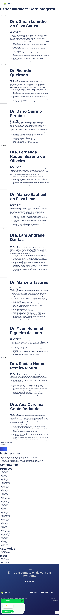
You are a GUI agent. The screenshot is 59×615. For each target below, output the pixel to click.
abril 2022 (4, 542)
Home (14, 1)
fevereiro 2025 (5, 496)
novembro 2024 (6, 500)
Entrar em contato (29, 581)
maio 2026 (4, 475)
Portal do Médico (33, 606)
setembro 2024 (5, 502)
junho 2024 (5, 507)
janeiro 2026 (5, 480)
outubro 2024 (5, 501)
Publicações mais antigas (6, 442)
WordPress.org (5, 562)
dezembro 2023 (6, 515)
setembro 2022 (5, 535)
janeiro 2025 (5, 497)
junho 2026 (5, 474)
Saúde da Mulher (6, 552)
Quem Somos (24, 1)
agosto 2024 (5, 504)
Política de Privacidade (52, 598)
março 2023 (5, 527)
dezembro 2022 (6, 531)
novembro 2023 (6, 516)
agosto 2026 (5, 471)
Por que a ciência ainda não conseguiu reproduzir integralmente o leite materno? (21, 461)
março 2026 (5, 478)
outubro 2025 (5, 485)
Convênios (31, 1)
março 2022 (5, 544)
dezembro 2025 (6, 482)
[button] (22, 601)
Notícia (4, 551)
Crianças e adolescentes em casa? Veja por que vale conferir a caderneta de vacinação (22, 460)
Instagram (42, 599)
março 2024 (5, 511)
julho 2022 (4, 538)
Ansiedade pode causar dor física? (10, 456)
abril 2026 (4, 476)
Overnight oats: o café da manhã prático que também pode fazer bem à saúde (20, 458)
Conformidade (33, 599)
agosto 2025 (5, 487)
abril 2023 (4, 526)
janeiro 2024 (5, 513)
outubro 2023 (5, 518)
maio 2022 (4, 541)
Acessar (4, 558)
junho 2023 (5, 523)
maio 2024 (4, 508)
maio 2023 (4, 524)
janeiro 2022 (5, 545)
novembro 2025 (6, 483)
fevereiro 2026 (5, 479)
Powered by (24, 607)
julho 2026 (4, 472)
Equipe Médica (33, 601)
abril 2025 (4, 493)
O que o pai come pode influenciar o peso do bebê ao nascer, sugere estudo (20, 457)
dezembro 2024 (6, 498)
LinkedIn (41, 601)
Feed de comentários (7, 561)
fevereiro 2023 (5, 529)
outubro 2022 (5, 534)
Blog (36, 1)
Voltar (4, 15)
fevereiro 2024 (5, 512)
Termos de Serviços (54, 600)
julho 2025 (4, 489)
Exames (18, 1)
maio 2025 (4, 491)
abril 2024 (4, 509)
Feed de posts (5, 559)
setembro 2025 (5, 486)
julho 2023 (4, 522)
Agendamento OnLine (42, 1)
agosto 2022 (5, 537)
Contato (50, 1)
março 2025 (5, 494)
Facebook (42, 597)
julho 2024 (4, 505)
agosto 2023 (5, 520)
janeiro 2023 (5, 530)
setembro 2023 (5, 519)
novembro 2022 (6, 533)
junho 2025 (5, 490)
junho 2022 (4, 540)
